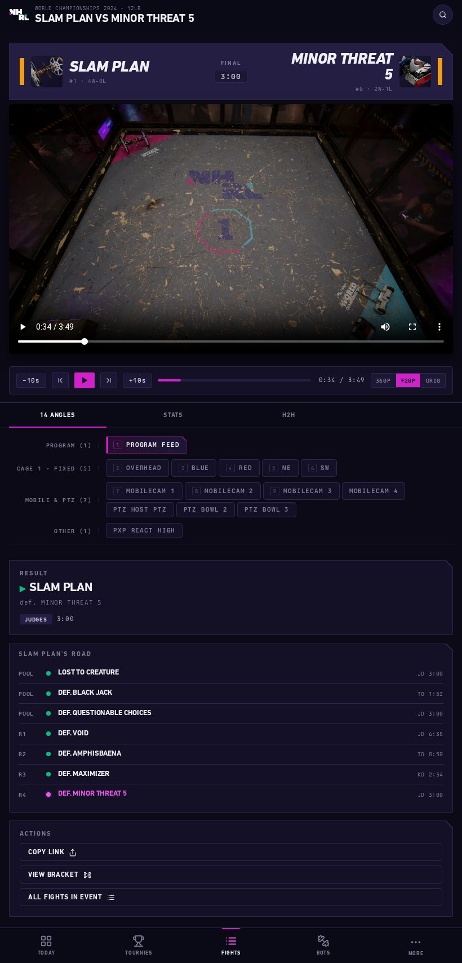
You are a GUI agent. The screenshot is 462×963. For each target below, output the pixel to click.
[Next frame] (108, 380)
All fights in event (65, 897)
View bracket (53, 875)
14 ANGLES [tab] (57, 415)
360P (383, 380)
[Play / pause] (84, 380)
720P (408, 380)
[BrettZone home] (19, 15)
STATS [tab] (173, 415)
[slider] (234, 380)
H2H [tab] (288, 415)
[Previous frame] (60, 380)
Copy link (46, 852)
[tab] (146, 445)
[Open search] (443, 15)
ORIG (433, 380)
